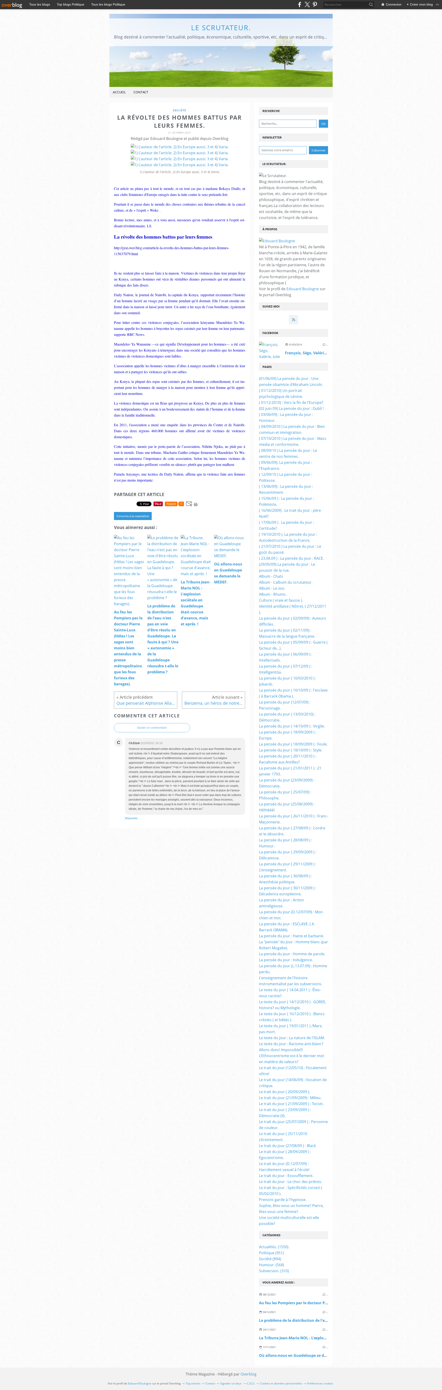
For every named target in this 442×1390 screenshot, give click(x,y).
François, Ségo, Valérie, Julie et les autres (322, 352)
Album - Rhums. (272, 594)
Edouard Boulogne (302, 288)
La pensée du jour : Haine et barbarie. (291, 935)
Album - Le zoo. (272, 588)
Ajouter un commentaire (152, 727)
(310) (274, 1270)
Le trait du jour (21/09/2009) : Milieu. (290, 1097)
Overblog (248, 1374)
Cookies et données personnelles (281, 1383)
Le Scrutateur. (221, 27)
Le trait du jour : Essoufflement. (286, 1175)
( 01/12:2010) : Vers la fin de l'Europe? (291, 402)
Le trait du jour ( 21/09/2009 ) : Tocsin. (291, 1103)
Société (179, 110)
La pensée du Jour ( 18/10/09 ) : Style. (290, 750)
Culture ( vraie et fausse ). (281, 600)
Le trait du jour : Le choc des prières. (290, 1181)
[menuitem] (119, 92)
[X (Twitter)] (307, 4)
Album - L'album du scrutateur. (285, 582)
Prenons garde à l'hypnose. (282, 1199)
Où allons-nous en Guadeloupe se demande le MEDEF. (308, 1355)
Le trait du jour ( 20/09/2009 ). (284, 1091)
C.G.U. (251, 1383)
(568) (271, 1264)
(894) (270, 1258)
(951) (271, 1252)
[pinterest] (315, 4)
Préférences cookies (320, 1383)
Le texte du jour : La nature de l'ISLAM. (292, 1037)
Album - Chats (271, 576)
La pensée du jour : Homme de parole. (292, 953)
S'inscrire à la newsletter (132, 516)
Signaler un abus (231, 1383)
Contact (141, 92)
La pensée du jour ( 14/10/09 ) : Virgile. (292, 726)
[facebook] (299, 4)
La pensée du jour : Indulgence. (286, 959)
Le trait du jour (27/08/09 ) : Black (287, 1145)
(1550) (273, 1246)
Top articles (193, 1383)
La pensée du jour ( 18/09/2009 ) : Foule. (293, 744)
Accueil (119, 92)
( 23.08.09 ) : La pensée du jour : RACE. (291, 558)
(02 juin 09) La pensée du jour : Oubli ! (291, 408)
